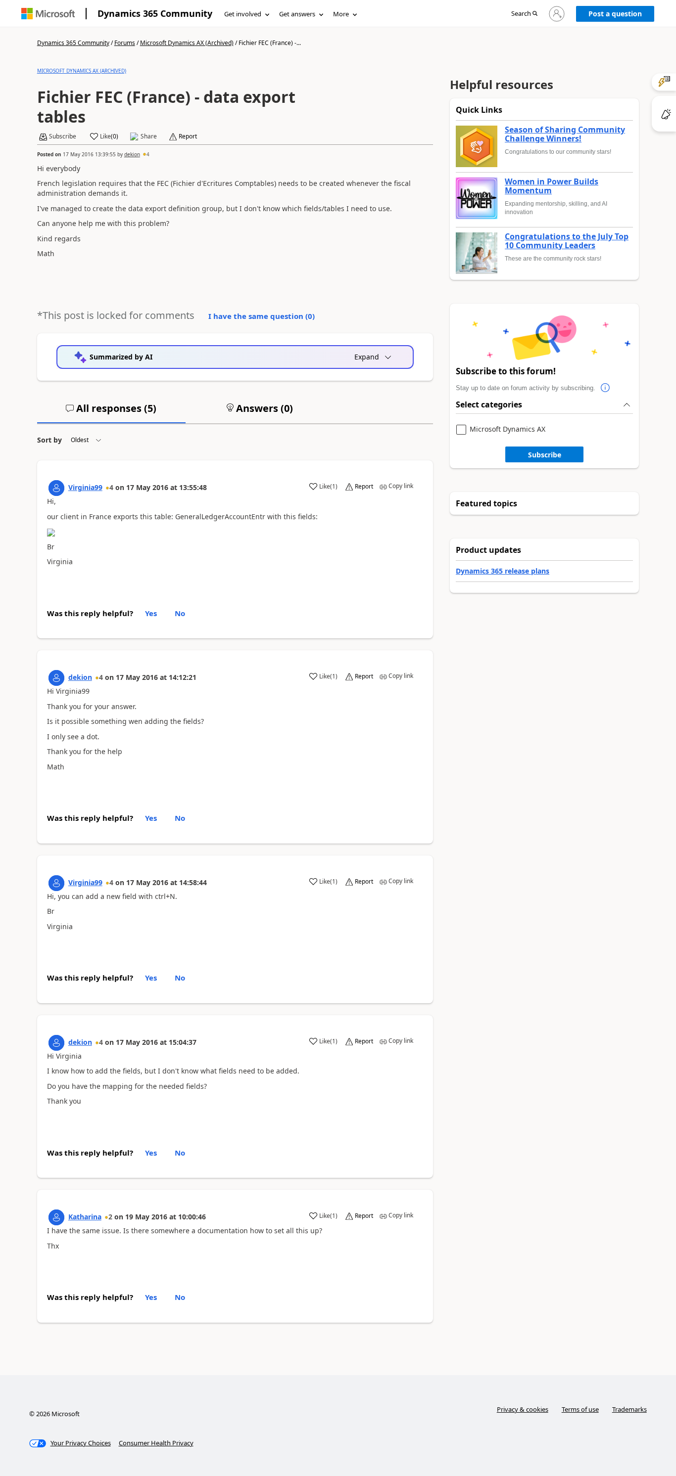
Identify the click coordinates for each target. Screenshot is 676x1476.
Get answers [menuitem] (297, 13)
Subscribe (544, 454)
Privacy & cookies (522, 1409)
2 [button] (110, 1216)
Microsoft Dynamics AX (507, 429)
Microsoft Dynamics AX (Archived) (187, 43)
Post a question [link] (615, 13)
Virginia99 (85, 487)
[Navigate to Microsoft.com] (48, 13)
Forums (124, 43)
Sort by (49, 440)
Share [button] (149, 136)
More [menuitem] (341, 13)
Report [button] (188, 136)
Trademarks (629, 1409)
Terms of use (580, 1409)
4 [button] (147, 154)
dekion (132, 154)
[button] (524, 14)
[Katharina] (56, 1217)
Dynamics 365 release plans (502, 571)
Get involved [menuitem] (242, 13)
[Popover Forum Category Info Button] (605, 388)
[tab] (111, 412)
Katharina (84, 1216)
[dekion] (56, 678)
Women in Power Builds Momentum (551, 186)
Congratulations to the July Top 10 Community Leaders (566, 241)
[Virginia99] (56, 488)
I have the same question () (261, 316)
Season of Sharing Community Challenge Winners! (565, 134)
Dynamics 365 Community (154, 13)
